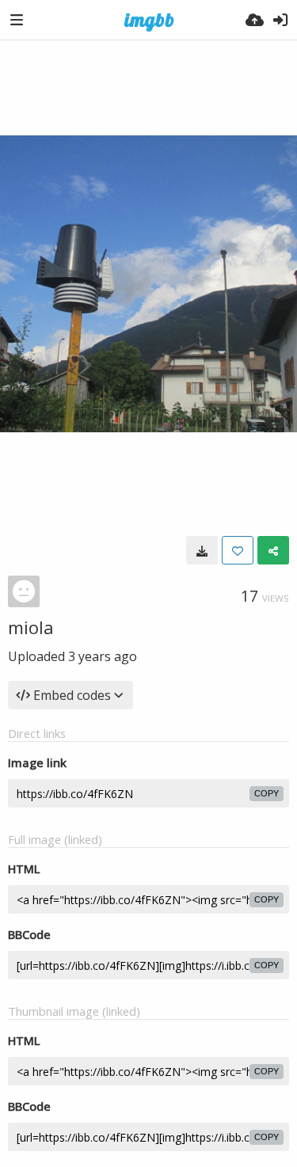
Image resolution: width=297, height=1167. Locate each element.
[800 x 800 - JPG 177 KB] (202, 550)
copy (266, 793)
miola (31, 627)
